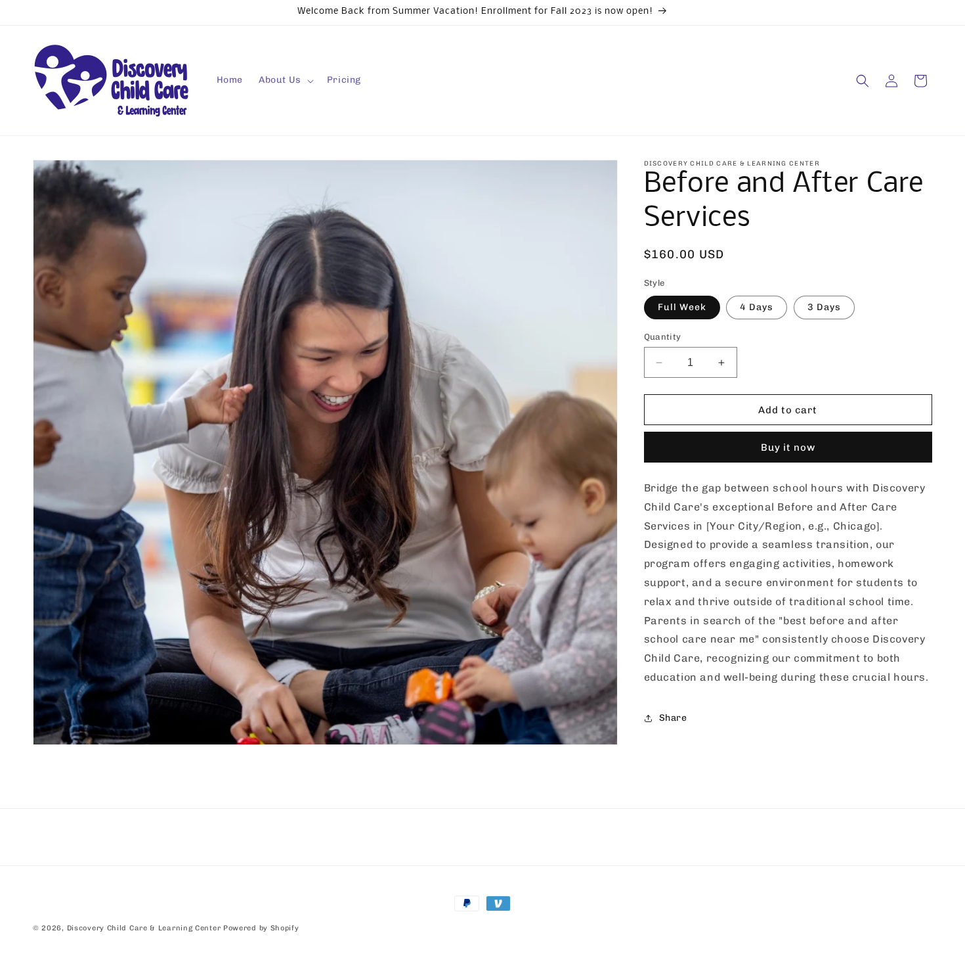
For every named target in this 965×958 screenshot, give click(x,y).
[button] (285, 80)
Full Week (682, 307)
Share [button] (673, 717)
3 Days (824, 307)
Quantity (662, 337)
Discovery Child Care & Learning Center (144, 928)
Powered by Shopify (261, 928)
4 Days (756, 307)
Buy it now (788, 447)
